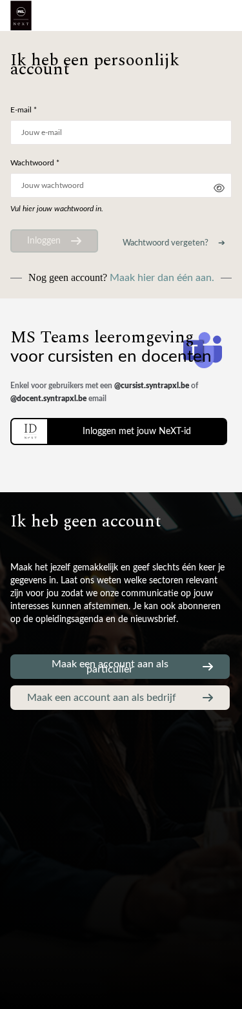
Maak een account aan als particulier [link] (110, 666)
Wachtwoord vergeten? (165, 243)
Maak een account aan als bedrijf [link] (101, 697)
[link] (118, 431)
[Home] (21, 15)
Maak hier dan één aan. (162, 278)
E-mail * (23, 110)
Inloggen (44, 240)
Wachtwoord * (34, 163)
